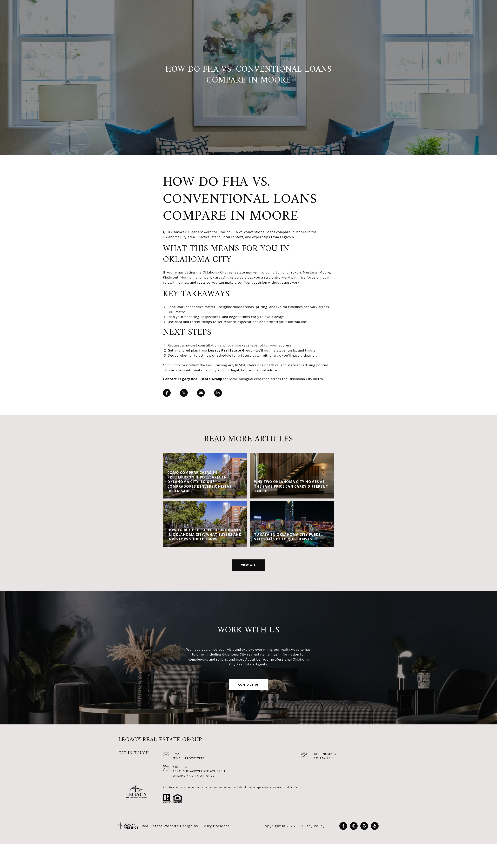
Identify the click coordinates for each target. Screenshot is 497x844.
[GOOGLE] (364, 826)
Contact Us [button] (248, 684)
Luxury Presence (214, 826)
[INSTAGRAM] (354, 826)
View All (248, 565)
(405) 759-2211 (322, 758)
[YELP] (375, 826)
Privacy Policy (312, 826)
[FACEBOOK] (343, 826)
